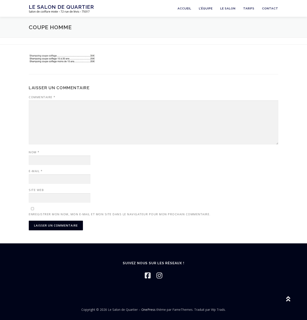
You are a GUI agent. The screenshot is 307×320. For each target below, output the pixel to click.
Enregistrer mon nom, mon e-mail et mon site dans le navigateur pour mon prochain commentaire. (120, 214)
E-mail (35, 171)
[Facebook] (148, 275)
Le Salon (228, 8)
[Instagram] (159, 275)
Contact (270, 8)
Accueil (184, 8)
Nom (34, 152)
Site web (36, 190)
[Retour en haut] (288, 299)
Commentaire (42, 97)
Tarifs (248, 8)
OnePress (148, 309)
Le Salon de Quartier (61, 7)
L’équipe (206, 8)
